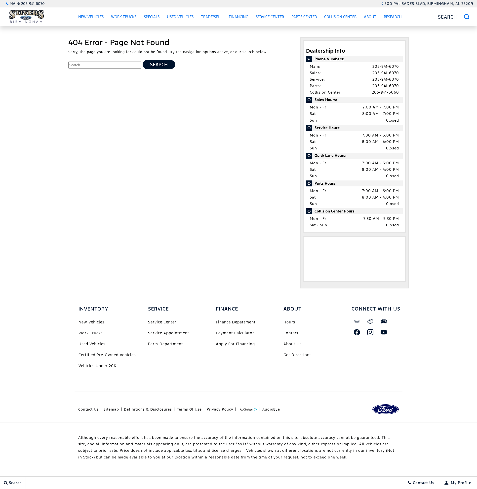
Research (393, 17)
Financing (238, 16)
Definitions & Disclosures (148, 409)
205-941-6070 (385, 66)
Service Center (270, 16)
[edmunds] (383, 321)
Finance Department (236, 322)
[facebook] (357, 332)
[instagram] (370, 332)
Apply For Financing (235, 344)
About (370, 16)
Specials (151, 16)
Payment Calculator (235, 333)
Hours (289, 322)
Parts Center (304, 16)
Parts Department (165, 344)
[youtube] (383, 332)
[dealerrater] (370, 321)
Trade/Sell (211, 16)
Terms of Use (189, 409)
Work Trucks (123, 16)
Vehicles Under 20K (97, 365)
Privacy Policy (220, 409)
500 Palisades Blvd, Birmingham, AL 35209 (429, 3)
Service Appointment (168, 333)
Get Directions (297, 354)
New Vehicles (91, 16)
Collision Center (340, 16)
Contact (291, 333)
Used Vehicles (180, 16)
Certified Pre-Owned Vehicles (107, 354)
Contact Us (88, 409)
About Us (292, 344)
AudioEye (271, 409)
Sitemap (111, 409)
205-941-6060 (385, 92)
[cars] (357, 321)
